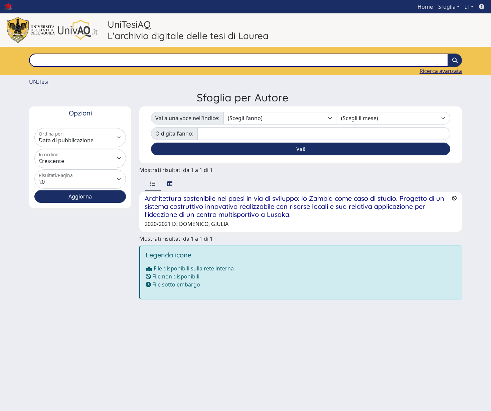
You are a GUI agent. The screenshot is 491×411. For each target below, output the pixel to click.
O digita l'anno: (174, 133)
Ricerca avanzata (441, 71)
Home (425, 6)
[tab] (153, 184)
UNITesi (38, 81)
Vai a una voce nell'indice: (187, 118)
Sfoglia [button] (447, 6)
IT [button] (467, 6)
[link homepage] (11, 6)
